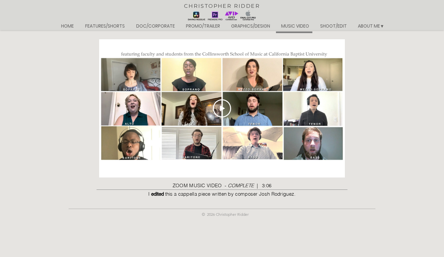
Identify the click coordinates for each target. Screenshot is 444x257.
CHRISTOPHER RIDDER (222, 6)
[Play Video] (222, 108)
